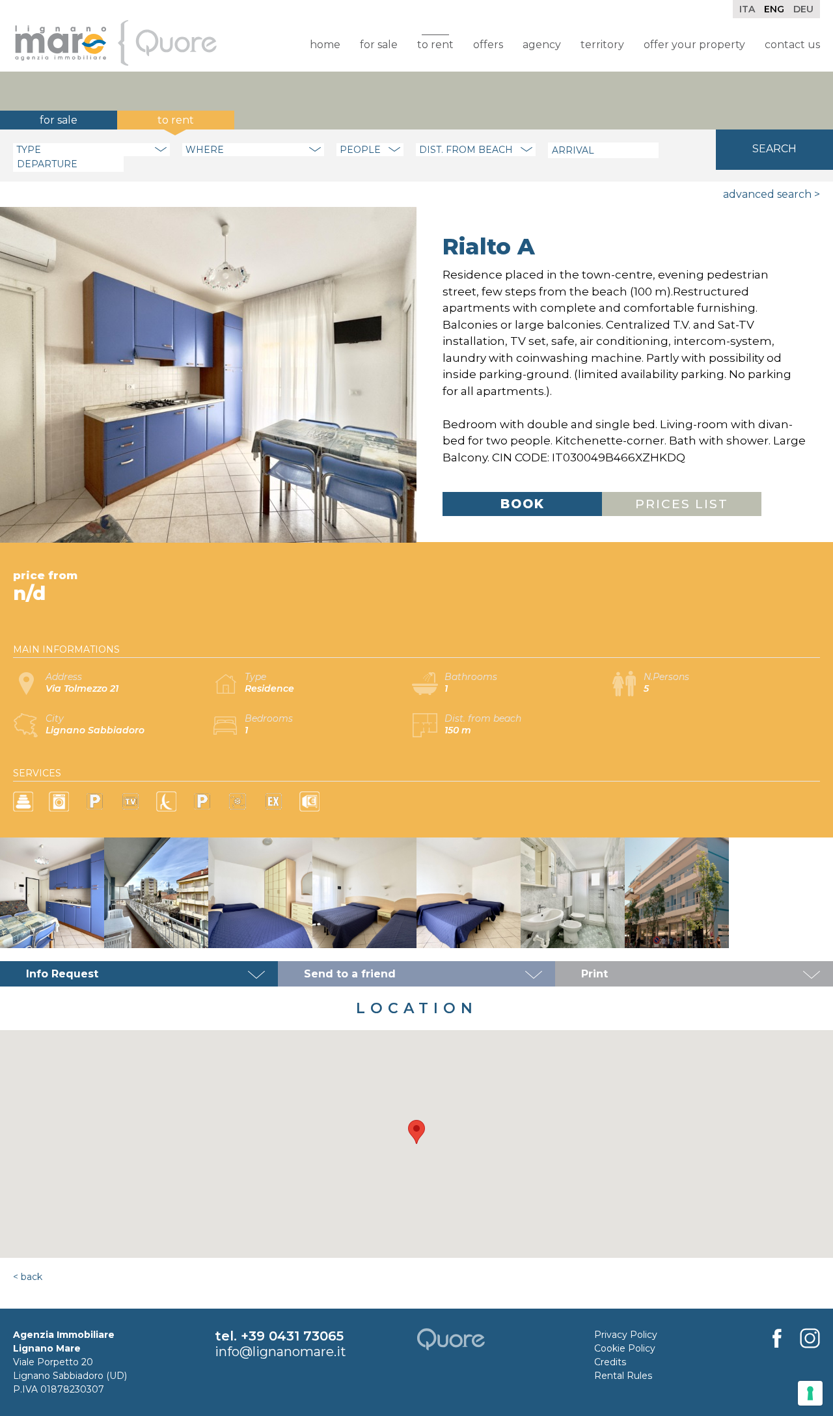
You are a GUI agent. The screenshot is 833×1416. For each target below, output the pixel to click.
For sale (379, 44)
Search (774, 149)
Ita (747, 9)
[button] (416, 1132)
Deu (803, 9)
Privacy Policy (625, 1335)
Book (522, 504)
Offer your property (694, 44)
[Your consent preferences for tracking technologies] (810, 1393)
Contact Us (792, 44)
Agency (542, 44)
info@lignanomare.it (280, 1351)
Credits (610, 1362)
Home (325, 44)
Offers (488, 44)
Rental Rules (623, 1376)
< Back (27, 1277)
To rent (435, 44)
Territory (602, 44)
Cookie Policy (624, 1348)
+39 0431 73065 (292, 1336)
